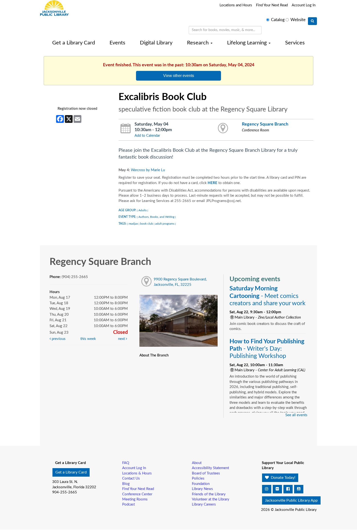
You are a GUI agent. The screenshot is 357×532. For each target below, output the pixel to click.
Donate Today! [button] (282, 478)
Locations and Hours (236, 5)
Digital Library (156, 42)
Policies (198, 478)
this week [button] (88, 339)
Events (117, 42)
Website (298, 20)
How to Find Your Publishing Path (267, 348)
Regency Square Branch (265, 124)
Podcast (128, 504)
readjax (133, 223)
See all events (296, 415)
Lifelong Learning (247, 42)
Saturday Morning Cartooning (268, 296)
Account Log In (303, 5)
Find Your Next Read (272, 5)
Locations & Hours (137, 473)
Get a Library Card (73, 42)
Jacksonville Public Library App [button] (291, 500)
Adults (142, 210)
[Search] (312, 21)
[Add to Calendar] (126, 128)
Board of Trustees (206, 473)
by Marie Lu (148, 170)
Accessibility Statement (210, 468)
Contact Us (131, 478)
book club (146, 223)
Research (198, 42)
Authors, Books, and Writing (156, 216)
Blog (126, 484)
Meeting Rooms (135, 499)
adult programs (164, 223)
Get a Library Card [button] (71, 472)
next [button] (122, 339)
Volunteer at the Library (210, 499)
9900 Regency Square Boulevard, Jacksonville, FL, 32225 (180, 282)
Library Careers (204, 504)
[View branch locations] (223, 128)
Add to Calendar (147, 135)
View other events (178, 75)
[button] (267, 489)
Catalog (278, 20)
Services (295, 42)
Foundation (201, 484)
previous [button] (58, 339)
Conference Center (137, 494)
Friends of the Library (209, 494)
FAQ (125, 463)
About (197, 463)
